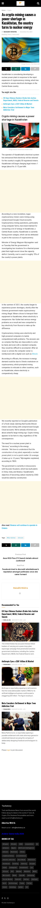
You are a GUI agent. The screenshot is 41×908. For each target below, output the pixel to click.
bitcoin (20, 538)
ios (32, 868)
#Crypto (5, 844)
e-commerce (21, 856)
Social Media (7, 879)
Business (14, 852)
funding (15, 864)
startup (26, 879)
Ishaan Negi (6, 664)
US (27, 887)
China (22, 852)
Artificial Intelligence (26, 848)
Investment (24, 868)
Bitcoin (35, 354)
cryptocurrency (8, 856)
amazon (6, 848)
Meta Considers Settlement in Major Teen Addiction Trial (18, 108)
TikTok (29, 883)
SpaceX (18, 879)
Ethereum (31, 860)
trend (5, 887)
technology (13, 883)
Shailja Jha (7, 620)
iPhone (5, 871)
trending (13, 887)
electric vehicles (9, 860)
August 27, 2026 (17, 620)
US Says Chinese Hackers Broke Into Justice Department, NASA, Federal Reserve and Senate (20, 99)
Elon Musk (21, 860)
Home (3, 10)
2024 (20, 844)
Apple (14, 848)
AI (37, 844)
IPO (12, 871)
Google (32, 864)
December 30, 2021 (26, 32)
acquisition (29, 844)
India (4, 868)
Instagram (13, 868)
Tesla (22, 883)
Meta (34, 871)
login (8, 750)
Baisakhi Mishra (10, 32)
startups (34, 879)
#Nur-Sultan (11, 538)
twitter (21, 887)
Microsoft (6, 875)
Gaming (24, 864)
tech (4, 883)
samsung (30, 875)
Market (18, 871)
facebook (6, 864)
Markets (27, 871)
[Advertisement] (20, 191)
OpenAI (21, 875)
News (14, 875)
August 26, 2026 (17, 664)
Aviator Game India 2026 (13, 833)
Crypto (9, 10)
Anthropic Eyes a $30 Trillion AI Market (17, 104)
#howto (13, 844)
